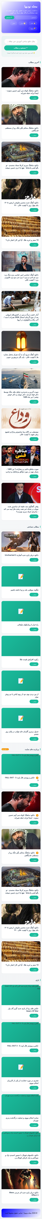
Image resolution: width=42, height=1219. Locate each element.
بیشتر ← (34, 98)
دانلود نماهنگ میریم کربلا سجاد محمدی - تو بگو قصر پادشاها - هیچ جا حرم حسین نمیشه (21, 166)
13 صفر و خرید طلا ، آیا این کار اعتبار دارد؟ (22, 240)
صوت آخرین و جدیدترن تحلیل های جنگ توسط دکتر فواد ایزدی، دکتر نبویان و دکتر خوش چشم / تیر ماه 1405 (21, 394)
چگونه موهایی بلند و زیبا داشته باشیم (24, 590)
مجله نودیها (30, 6)
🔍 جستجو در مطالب (21, 48)
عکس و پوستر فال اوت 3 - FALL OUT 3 (22, 1045)
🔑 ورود (32, 28)
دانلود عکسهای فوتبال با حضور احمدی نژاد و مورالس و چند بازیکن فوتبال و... (21, 1156)
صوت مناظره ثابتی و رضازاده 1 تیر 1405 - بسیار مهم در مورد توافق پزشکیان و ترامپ (22, 470)
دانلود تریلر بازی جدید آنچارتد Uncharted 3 (21, 555)
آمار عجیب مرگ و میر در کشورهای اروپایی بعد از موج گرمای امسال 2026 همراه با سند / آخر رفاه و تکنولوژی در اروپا (21, 317)
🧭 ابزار (22, 23)
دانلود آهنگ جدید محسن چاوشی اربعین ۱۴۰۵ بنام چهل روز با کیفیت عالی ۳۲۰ (21, 203)
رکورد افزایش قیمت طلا (29, 659)
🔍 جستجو (9, 17)
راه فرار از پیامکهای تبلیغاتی (27, 624)
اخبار (13, 23)
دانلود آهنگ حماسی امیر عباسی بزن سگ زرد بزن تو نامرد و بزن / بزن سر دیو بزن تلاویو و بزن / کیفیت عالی (21, 277)
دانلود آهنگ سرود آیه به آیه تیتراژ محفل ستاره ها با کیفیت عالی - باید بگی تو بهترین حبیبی (21, 355)
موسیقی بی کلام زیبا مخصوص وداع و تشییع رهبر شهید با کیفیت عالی (21, 433)
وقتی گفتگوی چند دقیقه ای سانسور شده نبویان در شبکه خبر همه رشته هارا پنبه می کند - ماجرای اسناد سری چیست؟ (21, 509)
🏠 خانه (33, 23)
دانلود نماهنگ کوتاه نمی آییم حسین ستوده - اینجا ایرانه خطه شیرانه (22, 91)
